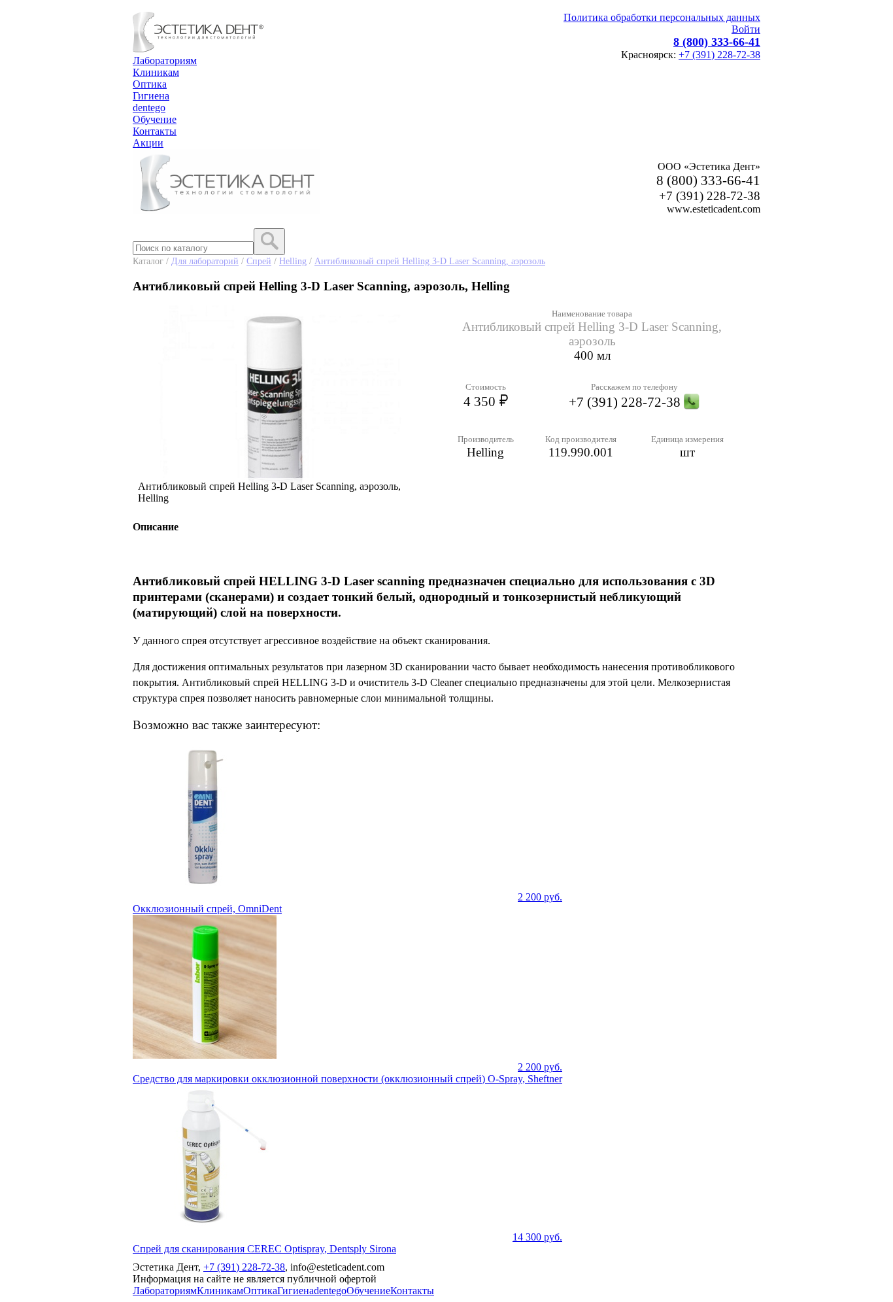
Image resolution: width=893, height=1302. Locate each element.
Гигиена (151, 95)
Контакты (155, 131)
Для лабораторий (205, 261)
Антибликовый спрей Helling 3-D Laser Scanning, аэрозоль (429, 261)
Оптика (150, 84)
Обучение (155, 119)
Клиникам (156, 72)
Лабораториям (165, 60)
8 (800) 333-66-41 (716, 41)
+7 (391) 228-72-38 (719, 54)
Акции (148, 142)
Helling (293, 261)
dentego (149, 107)
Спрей (258, 261)
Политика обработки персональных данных (662, 17)
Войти (746, 29)
